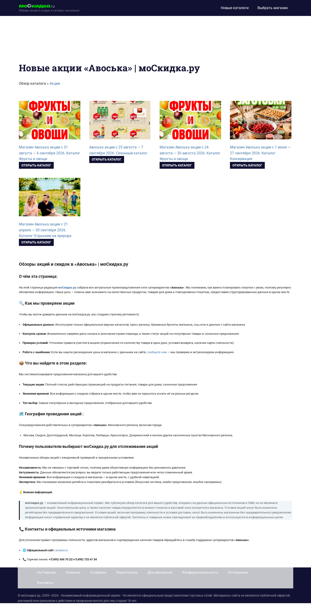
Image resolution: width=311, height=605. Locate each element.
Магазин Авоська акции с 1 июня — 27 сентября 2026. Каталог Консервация (260, 153)
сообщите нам (157, 352)
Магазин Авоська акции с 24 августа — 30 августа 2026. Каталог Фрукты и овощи (190, 153)
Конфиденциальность (200, 572)
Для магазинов (160, 572)
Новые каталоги (235, 8)
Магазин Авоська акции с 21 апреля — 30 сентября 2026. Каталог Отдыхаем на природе (45, 230)
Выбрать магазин (272, 8)
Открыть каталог (36, 165)
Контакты (45, 583)
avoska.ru (61, 550)
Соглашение (238, 572)
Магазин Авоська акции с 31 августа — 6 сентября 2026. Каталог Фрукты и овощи (49, 153)
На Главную (46, 572)
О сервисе (98, 572)
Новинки (73, 572)
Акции (55, 83)
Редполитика (127, 572)
